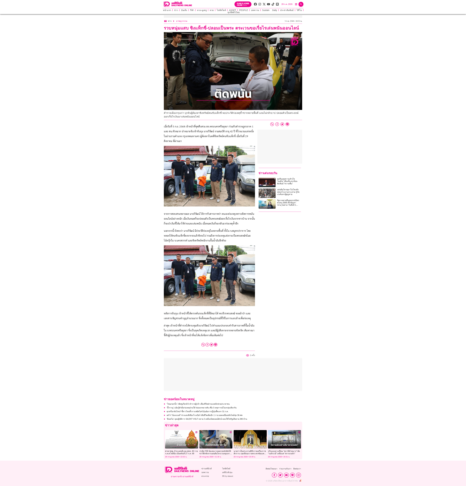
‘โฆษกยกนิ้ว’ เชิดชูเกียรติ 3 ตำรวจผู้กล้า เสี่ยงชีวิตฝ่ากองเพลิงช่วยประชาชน (198, 404)
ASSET (232, 10)
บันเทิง (184, 10)
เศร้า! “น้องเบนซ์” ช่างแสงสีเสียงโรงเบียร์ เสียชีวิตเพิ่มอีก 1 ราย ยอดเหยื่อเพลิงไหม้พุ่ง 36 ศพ (204, 415)
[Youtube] (286, 475)
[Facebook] (207, 344)
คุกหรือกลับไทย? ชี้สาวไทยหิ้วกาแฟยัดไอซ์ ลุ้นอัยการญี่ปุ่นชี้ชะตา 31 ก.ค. (197, 411)
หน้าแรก (167, 10)
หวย (212, 10)
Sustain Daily (269, 10)
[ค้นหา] (301, 4)
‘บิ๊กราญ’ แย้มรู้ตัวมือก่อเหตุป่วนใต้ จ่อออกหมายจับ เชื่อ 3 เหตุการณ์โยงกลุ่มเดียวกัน (202, 408)
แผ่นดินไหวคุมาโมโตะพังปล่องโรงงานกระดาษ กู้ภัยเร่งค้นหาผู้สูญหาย (288, 192)
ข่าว (176, 10)
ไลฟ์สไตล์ (221, 10)
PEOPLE (243, 10)
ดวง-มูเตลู (202, 10)
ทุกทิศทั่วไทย (234, 12)
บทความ (255, 10)
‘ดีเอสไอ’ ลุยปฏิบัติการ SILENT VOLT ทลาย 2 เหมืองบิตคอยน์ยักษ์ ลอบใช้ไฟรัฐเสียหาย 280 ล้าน (207, 419)
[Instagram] (298, 475)
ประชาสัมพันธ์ (287, 10)
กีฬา (192, 10)
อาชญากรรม (181, 21)
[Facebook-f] (274, 475)
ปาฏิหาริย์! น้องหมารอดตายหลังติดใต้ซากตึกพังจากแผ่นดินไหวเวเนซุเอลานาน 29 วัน (215, 453)
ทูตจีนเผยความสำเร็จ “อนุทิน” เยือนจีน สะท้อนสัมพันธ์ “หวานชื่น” (287, 181)
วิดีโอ (299, 10)
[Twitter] (211, 344)
